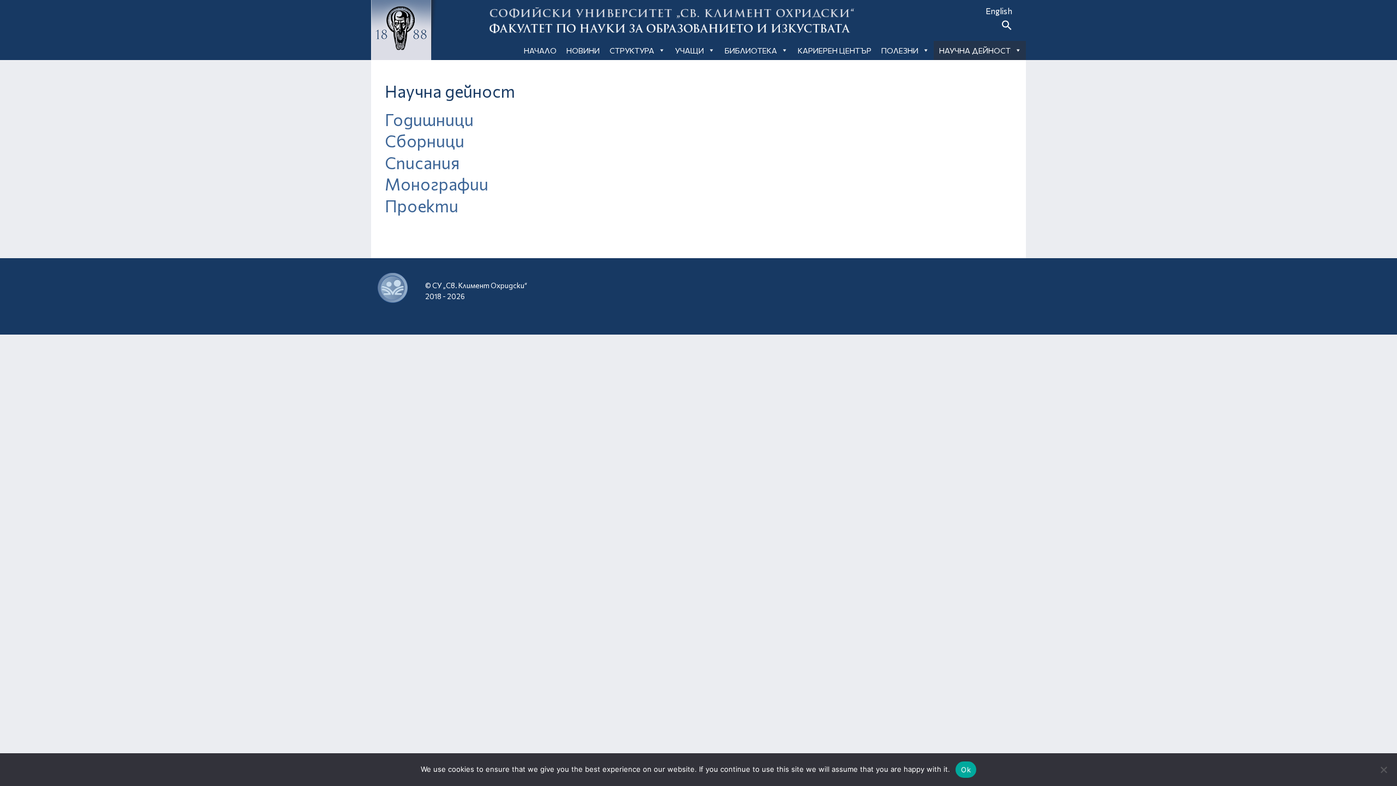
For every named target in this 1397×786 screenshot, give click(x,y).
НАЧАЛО (540, 50)
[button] (1006, 27)
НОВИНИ (583, 50)
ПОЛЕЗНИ (899, 50)
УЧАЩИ (689, 50)
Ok (966, 769)
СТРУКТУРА (632, 50)
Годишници (429, 119)
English (999, 11)
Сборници (424, 140)
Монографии (436, 184)
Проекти (421, 205)
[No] (1383, 769)
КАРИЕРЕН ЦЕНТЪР (834, 50)
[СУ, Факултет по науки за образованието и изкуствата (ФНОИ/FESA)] (913, 288)
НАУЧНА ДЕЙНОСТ (975, 50)
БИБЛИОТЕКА (751, 50)
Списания (422, 162)
